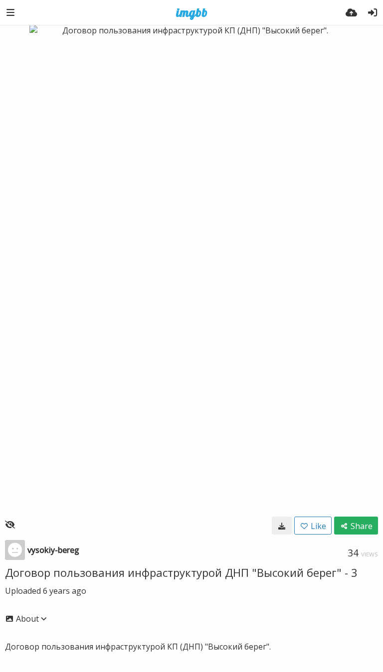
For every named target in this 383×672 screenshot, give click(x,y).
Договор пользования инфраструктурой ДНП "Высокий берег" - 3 (181, 572)
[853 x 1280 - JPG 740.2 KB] (282, 526)
